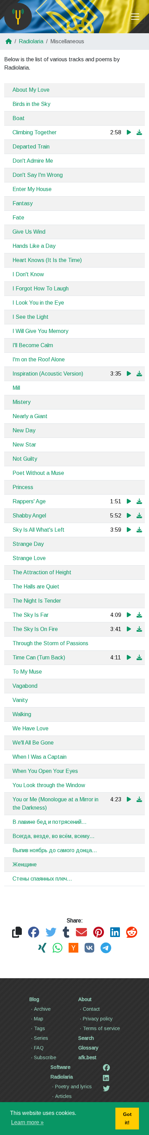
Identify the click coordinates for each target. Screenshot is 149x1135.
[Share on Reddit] (131, 932)
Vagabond (24, 686)
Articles (63, 1096)
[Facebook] (106, 1068)
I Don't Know (28, 274)
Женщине (24, 864)
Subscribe (45, 1057)
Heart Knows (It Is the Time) (47, 260)
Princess (22, 487)
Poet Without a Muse (38, 473)
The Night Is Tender (36, 601)
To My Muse (27, 672)
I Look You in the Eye (38, 303)
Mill (16, 388)
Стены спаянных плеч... (42, 879)
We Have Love (30, 728)
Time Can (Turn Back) (38, 657)
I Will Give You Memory (40, 331)
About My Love (31, 90)
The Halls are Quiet (35, 586)
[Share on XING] (42, 948)
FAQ (39, 1048)
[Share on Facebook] (33, 932)
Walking (21, 714)
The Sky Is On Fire (35, 629)
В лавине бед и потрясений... (49, 822)
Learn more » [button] (27, 1122)
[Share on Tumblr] (66, 932)
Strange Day (28, 544)
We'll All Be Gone (33, 743)
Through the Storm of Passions (50, 643)
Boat (18, 118)
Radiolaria (31, 41)
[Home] (18, 16)
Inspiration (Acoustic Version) (47, 374)
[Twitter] (106, 1088)
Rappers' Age (29, 501)
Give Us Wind (28, 232)
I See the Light (30, 317)
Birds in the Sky (31, 104)
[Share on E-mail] (81, 932)
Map (38, 1018)
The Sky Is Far (30, 615)
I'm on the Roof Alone (38, 359)
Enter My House (32, 189)
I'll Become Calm (32, 345)
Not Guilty (24, 459)
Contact (91, 1009)
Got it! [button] (127, 1118)
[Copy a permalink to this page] (17, 932)
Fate (18, 217)
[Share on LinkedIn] (115, 932)
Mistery (21, 402)
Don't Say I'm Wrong (37, 175)
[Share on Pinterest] (98, 932)
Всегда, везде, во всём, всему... (53, 836)
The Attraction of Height (41, 572)
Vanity (20, 700)
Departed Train (31, 147)
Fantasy (22, 203)
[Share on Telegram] (105, 948)
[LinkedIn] (106, 1078)
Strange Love (29, 558)
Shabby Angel (29, 516)
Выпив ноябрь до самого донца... (54, 850)
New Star (24, 445)
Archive (42, 1009)
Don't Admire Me (32, 161)
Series (41, 1038)
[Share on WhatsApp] (57, 948)
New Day (23, 430)
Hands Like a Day (33, 246)
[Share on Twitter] (51, 932)
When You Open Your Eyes (45, 771)
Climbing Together (34, 132)
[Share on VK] (89, 948)
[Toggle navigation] (135, 17)
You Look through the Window (48, 785)
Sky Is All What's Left (38, 530)
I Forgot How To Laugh (40, 288)
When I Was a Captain (39, 757)
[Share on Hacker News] (73, 948)
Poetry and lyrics (73, 1086)
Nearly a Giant (29, 416)
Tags (39, 1028)
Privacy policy (98, 1018)
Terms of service (101, 1028)
